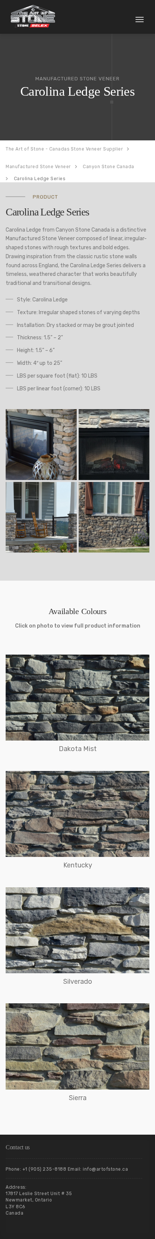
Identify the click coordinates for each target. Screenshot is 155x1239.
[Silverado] (77, 930)
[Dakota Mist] (77, 698)
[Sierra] (77, 1046)
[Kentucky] (77, 814)
